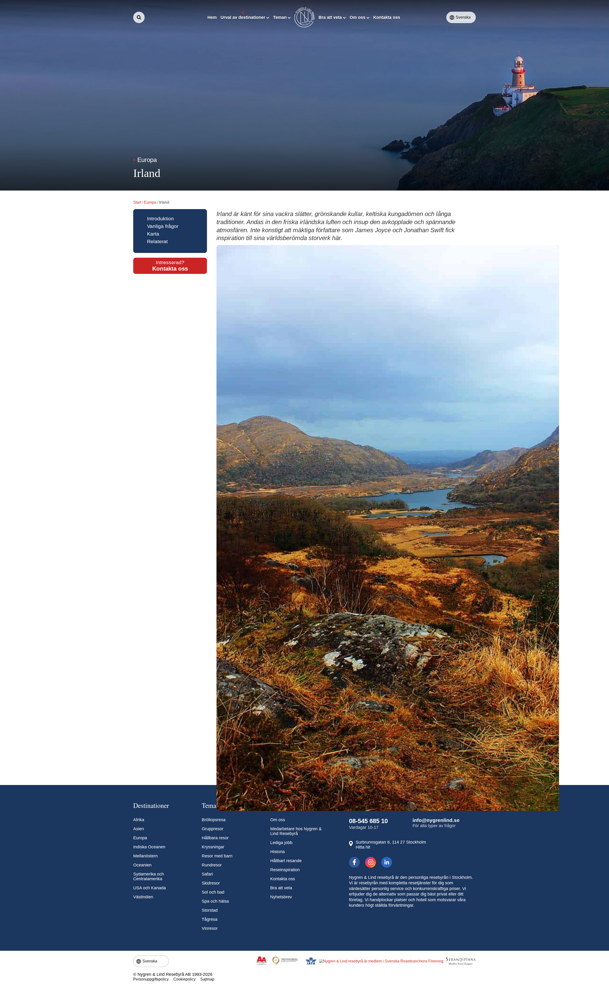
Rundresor (212, 865)
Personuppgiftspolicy (151, 979)
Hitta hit (363, 847)
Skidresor (211, 883)
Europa (150, 202)
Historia (277, 851)
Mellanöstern (145, 856)
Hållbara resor (215, 837)
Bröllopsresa (214, 819)
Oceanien (142, 865)
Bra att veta (281, 887)
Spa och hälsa (215, 901)
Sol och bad (213, 892)
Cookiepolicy (184, 979)
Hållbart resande (286, 860)
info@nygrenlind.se (436, 820)
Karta (153, 233)
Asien (138, 828)
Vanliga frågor (162, 226)
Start (137, 202)
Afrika (138, 819)
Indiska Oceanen (149, 847)
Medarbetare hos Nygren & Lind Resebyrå (296, 831)
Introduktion (160, 218)
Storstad (210, 910)
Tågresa (209, 919)
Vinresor (210, 928)
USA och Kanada (149, 887)
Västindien (143, 897)
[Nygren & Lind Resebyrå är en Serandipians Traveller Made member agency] (460, 961)
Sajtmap (207, 979)
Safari (207, 874)
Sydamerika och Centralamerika (148, 876)
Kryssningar (213, 847)
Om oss (277, 819)
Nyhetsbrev (281, 897)
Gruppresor (212, 828)
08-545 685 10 (368, 821)
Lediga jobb (281, 842)
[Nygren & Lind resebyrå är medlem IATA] (310, 961)
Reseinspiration (285, 869)
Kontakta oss (282, 878)
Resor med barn (217, 856)
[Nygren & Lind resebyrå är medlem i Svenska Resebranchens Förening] (381, 961)
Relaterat (157, 241)
